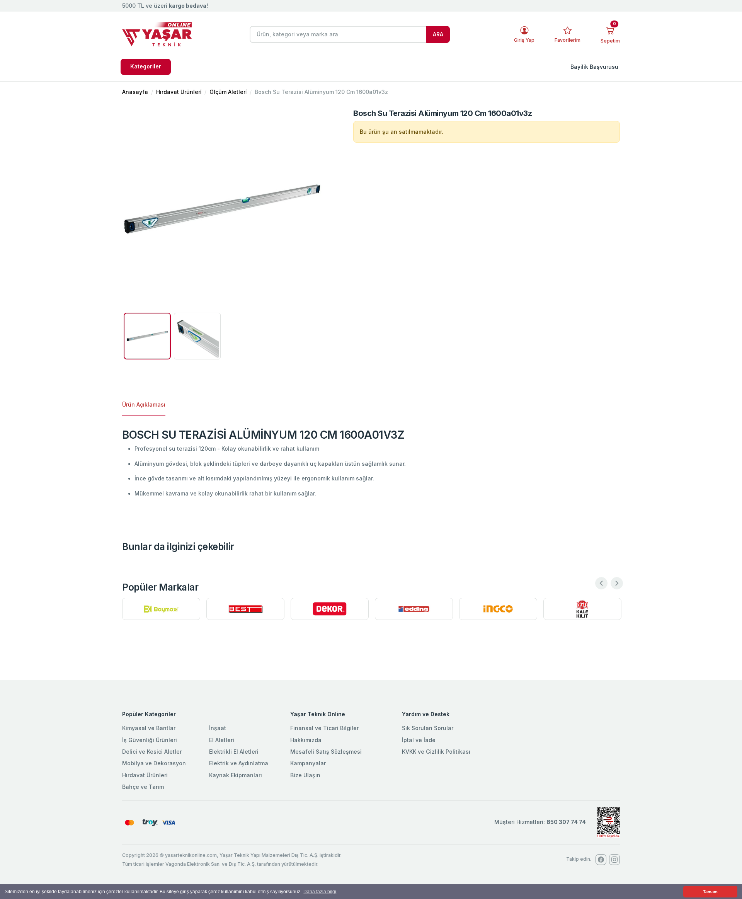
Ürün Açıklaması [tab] (143, 404)
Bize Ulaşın (305, 775)
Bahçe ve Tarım (143, 786)
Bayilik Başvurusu (594, 66)
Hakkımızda (306, 740)
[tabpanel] (371, 463)
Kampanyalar (308, 763)
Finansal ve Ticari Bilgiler (324, 728)
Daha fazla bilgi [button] (319, 891)
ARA (438, 34)
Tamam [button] (710, 891)
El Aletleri (221, 740)
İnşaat (217, 728)
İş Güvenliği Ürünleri (149, 740)
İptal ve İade (419, 740)
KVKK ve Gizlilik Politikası (436, 751)
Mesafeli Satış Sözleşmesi (326, 751)
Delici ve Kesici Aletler (152, 751)
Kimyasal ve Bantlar (148, 728)
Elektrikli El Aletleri (234, 751)
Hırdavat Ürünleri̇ (178, 92)
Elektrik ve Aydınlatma (238, 763)
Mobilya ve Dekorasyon (154, 763)
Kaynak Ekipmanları (235, 775)
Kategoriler (145, 66)
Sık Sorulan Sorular (427, 728)
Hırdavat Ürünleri (145, 775)
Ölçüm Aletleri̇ (228, 92)
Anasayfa (135, 92)
